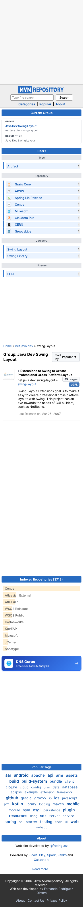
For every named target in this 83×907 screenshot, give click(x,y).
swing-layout (27, 384)
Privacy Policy (57, 900)
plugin (69, 810)
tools (59, 822)
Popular (45, 104)
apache (38, 775)
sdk (44, 816)
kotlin (18, 804)
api (51, 775)
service (68, 816)
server (55, 816)
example (32, 792)
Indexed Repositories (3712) (41, 579)
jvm (7, 804)
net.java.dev (24, 346)
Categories (26, 104)
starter (32, 821)
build (14, 781)
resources (18, 816)
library (31, 804)
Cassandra (41, 859)
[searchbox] (32, 97)
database (69, 787)
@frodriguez (59, 845)
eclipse (17, 792)
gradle (27, 798)
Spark (51, 855)
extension (48, 792)
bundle (56, 781)
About (60, 104)
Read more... (41, 869)
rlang (34, 816)
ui (67, 822)
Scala (33, 855)
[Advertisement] (41, 41)
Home (7, 346)
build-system (34, 781)
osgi (37, 810)
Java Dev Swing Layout (21, 126)
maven (59, 804)
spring (11, 821)
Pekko (62, 855)
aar (8, 775)
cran (47, 787)
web (74, 821)
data (56, 787)
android (21, 775)
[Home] (41, 92)
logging (45, 804)
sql (21, 822)
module (14, 810)
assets (72, 775)
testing (47, 821)
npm (27, 810)
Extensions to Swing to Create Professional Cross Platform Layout (45, 373)
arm (60, 775)
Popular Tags (42, 767)
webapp (42, 827)
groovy (40, 798)
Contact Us (36, 900)
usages (70, 379)
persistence (52, 810)
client (69, 781)
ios (57, 798)
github (12, 798)
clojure (12, 787)
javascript (69, 798)
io (50, 798)
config (36, 787)
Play (42, 855)
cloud (24, 787)
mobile (73, 804)
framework (65, 792)
